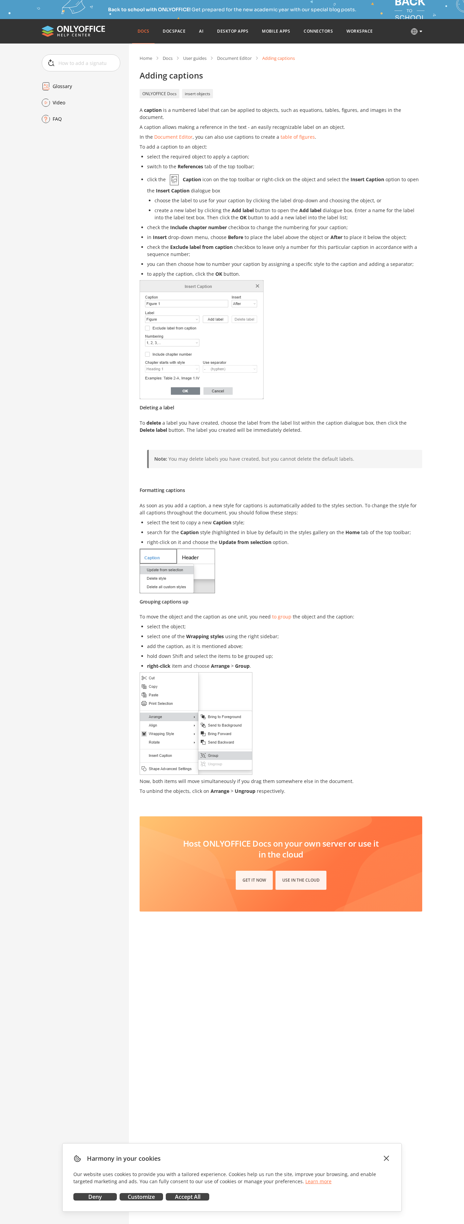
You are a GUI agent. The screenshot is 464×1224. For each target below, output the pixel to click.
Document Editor (234, 58)
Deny (95, 1197)
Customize (141, 1197)
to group (281, 616)
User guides (195, 58)
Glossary (62, 86)
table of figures (298, 137)
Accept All (187, 1197)
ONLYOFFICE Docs (159, 94)
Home (146, 58)
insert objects (197, 94)
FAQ (57, 119)
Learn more (318, 1181)
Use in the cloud (301, 880)
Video (59, 102)
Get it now (254, 880)
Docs (168, 58)
